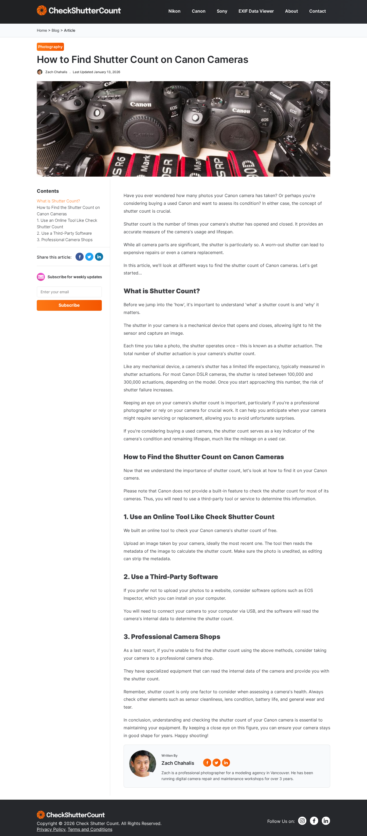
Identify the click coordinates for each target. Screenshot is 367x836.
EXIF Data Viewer (256, 11)
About (291, 11)
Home (42, 30)
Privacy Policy (51, 829)
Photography (50, 46)
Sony (222, 11)
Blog (55, 30)
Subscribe (69, 305)
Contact (317, 11)
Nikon (174, 11)
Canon (199, 11)
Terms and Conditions (90, 829)
